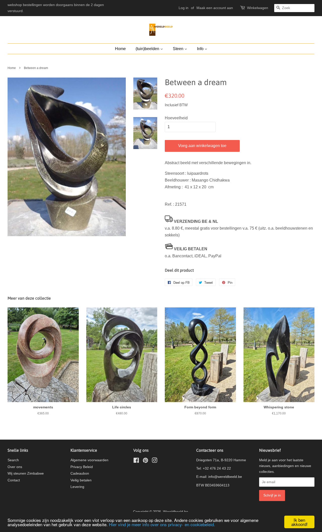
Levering (77, 487)
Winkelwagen (257, 8)
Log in (183, 8)
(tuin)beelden (148, 49)
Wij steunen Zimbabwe (26, 473)
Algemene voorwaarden (89, 460)
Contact (14, 480)
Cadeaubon (79, 473)
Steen (178, 49)
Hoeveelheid (176, 118)
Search (13, 460)
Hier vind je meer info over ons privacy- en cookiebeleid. (162, 524)
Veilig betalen (81, 480)
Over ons (15, 467)
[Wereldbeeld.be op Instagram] (154, 461)
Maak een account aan (214, 8)
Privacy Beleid (81, 467)
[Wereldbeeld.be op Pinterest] (145, 461)
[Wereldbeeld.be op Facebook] (136, 461)
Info (201, 49)
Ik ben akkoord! (299, 522)
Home (120, 49)
